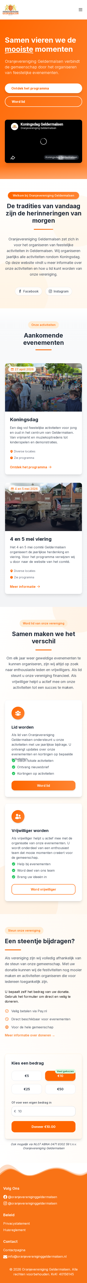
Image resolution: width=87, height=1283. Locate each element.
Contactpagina (14, 1250)
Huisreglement (14, 1230)
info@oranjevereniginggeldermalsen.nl (37, 1256)
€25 (27, 1089)
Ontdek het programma (30, 88)
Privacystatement (16, 1223)
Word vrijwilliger (43, 889)
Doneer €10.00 (43, 1127)
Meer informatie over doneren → (30, 1035)
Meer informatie (23, 587)
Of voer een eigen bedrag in (32, 1102)
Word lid (18, 102)
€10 (65, 1074)
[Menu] (80, 10)
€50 (60, 1089)
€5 (27, 1076)
